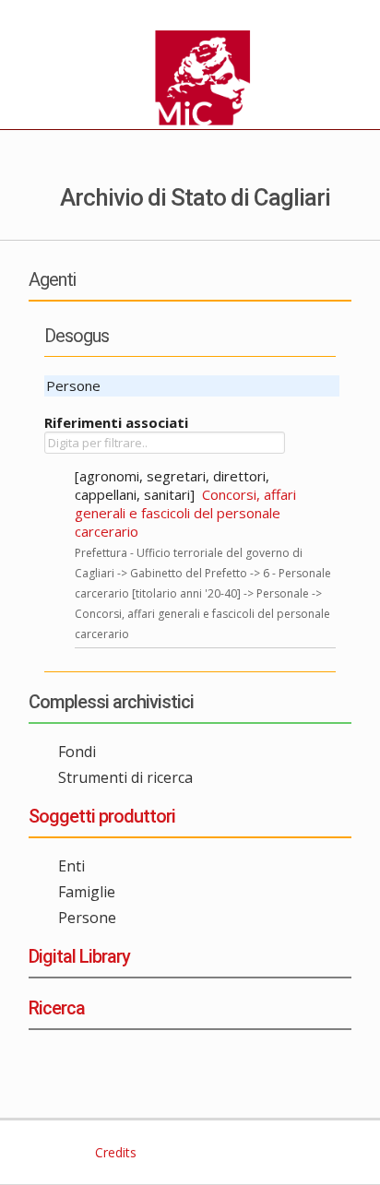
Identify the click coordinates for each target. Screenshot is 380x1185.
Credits (114, 1152)
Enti (71, 866)
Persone (87, 917)
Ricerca (57, 1008)
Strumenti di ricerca (125, 777)
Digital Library (79, 956)
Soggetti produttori (102, 816)
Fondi (77, 751)
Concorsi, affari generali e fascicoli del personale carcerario (185, 512)
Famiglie (86, 892)
